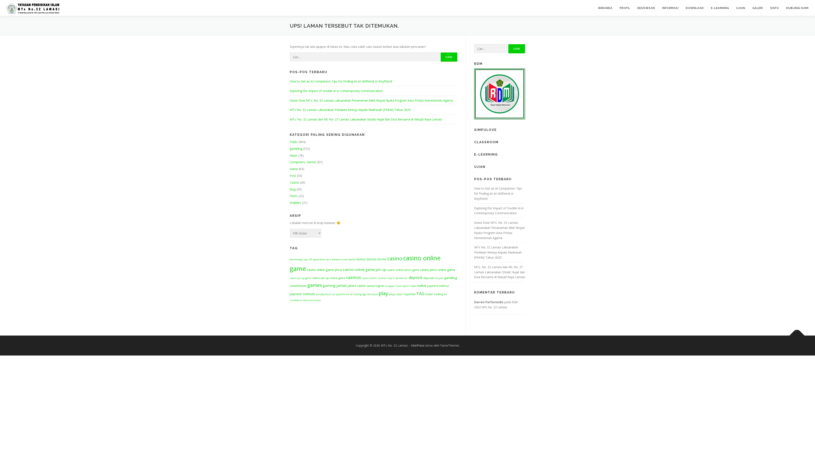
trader (429, 294)
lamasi (371, 286)
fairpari (439, 278)
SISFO (774, 8)
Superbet (409, 294)
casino (394, 258)
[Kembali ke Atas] (797, 335)
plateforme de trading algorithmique (357, 294)
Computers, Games (303, 162)
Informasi (670, 8)
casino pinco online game (437, 270)
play (383, 293)
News (294, 155)
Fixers (294, 196)
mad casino (402, 286)
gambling (296, 149)
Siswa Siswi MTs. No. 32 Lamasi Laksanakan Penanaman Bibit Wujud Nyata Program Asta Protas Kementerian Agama (371, 100)
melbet (421, 286)
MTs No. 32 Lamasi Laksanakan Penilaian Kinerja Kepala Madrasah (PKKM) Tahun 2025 (350, 110)
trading (438, 294)
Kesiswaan (646, 8)
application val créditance (327, 259)
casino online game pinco (324, 270)
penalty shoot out (325, 294)
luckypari (390, 286)
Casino (294, 182)
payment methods (302, 294)
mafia (413, 286)
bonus (361, 259)
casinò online (369, 278)
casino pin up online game (328, 278)
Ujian (740, 8)
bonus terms (376, 259)
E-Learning (720, 8)
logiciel (379, 286)
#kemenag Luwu (299, 259)
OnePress (417, 345)
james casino (357, 286)
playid (392, 294)
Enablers (295, 203)
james (341, 285)
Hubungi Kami (797, 8)
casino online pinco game (403, 270)
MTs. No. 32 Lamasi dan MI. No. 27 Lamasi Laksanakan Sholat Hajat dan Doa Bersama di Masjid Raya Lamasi (366, 119)
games (314, 285)
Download (695, 8)
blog (293, 189)
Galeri (757, 8)
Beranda (605, 8)
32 (310, 259)
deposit (416, 277)
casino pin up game (300, 278)
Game (294, 169)
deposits (428, 278)
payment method (438, 286)
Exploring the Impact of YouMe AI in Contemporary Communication (336, 91)
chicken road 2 (386, 278)
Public (294, 142)
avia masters (349, 259)
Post (293, 176)
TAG (420, 293)
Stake (399, 294)
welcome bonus (312, 300)
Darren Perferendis (488, 302)
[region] (499, 93)
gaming (329, 285)
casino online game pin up (364, 269)
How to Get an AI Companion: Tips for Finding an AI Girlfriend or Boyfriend (341, 81)
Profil (625, 8)
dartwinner (401, 278)
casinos (353, 277)
